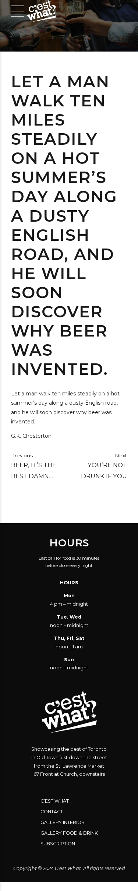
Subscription (57, 843)
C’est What (54, 801)
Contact (51, 811)
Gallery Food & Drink (69, 833)
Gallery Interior (62, 822)
